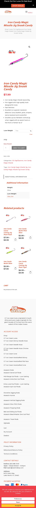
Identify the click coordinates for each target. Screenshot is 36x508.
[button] (29, 47)
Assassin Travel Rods (11, 419)
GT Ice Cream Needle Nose (13, 345)
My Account (8, 432)
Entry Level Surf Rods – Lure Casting (16, 384)
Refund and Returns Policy (13, 450)
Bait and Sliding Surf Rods (13, 412)
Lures (10, 29)
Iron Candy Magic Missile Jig (17, 167)
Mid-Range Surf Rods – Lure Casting (16, 376)
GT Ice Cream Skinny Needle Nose (16, 341)
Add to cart (19, 148)
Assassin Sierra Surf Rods (12, 373)
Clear (30, 134)
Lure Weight (8, 130)
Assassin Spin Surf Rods (12, 387)
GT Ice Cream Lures (10, 338)
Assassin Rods (9, 370)
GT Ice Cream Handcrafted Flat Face (16, 361)
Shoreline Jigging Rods (12, 393)
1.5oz (8, 196)
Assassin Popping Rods (12, 408)
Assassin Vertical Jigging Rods (14, 400)
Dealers (6, 435)
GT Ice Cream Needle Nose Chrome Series (16, 349)
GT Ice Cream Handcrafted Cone (15, 365)
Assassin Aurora (9, 395)
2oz (12, 196)
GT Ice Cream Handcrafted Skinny (15, 357)
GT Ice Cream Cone (10, 354)
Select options (15, 239)
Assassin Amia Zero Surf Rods (14, 379)
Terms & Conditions (10, 454)
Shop (6, 29)
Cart (5, 428)
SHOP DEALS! (18, 6)
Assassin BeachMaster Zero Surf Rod (16, 414)
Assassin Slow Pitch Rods (13, 404)
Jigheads (7, 423)
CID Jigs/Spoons (18, 29)
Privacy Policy (8, 446)
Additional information (16, 177)
